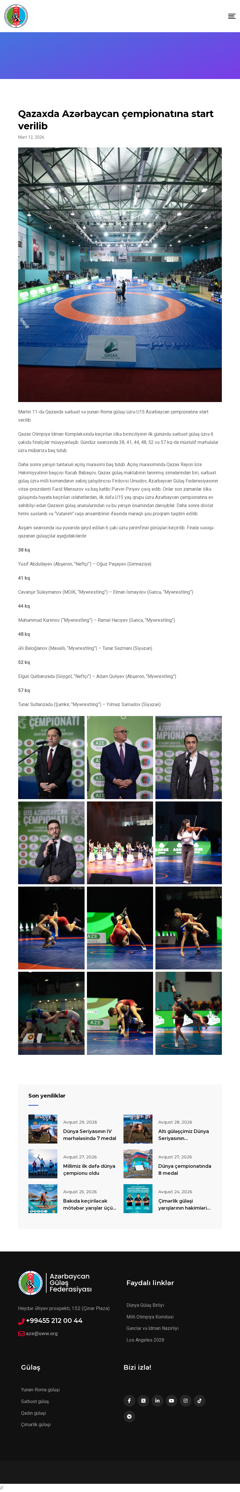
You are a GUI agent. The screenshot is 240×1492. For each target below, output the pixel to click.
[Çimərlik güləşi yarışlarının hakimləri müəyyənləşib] (138, 1198)
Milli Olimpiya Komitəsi (150, 1317)
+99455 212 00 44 (54, 1320)
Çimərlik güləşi (36, 1424)
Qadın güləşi (33, 1413)
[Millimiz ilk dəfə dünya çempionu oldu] (42, 1163)
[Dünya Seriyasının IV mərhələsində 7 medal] (42, 1129)
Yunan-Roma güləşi (40, 1390)
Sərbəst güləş (35, 1401)
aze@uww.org (42, 1333)
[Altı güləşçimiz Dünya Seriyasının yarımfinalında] (138, 1129)
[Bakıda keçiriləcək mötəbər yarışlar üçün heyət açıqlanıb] (42, 1198)
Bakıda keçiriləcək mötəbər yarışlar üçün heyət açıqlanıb (89, 1208)
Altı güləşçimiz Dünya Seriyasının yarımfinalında (183, 1138)
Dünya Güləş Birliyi (145, 1305)
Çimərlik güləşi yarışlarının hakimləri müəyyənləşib (182, 1208)
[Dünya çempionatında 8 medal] (138, 1163)
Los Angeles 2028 (145, 1340)
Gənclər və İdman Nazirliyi (152, 1328)
